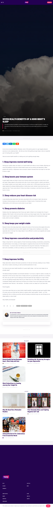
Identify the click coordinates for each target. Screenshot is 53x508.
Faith (3, 483)
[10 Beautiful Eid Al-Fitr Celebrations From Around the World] (14, 428)
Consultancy (5, 501)
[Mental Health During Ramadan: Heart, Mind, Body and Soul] (14, 353)
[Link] (26, 2)
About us (28, 496)
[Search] (3, 2)
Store (28, 493)
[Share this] (4, 144)
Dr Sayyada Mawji (8, 130)
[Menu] (1, 2)
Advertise (4, 498)
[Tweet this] (7, 144)
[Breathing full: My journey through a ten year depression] (39, 353)
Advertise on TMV (26, 138)
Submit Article (5, 493)
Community (4, 488)
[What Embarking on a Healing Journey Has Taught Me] (14, 377)
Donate (4, 496)
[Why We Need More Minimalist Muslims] (14, 404)
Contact (28, 498)
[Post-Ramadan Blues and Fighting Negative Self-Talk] (39, 404)
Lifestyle (28, 483)
